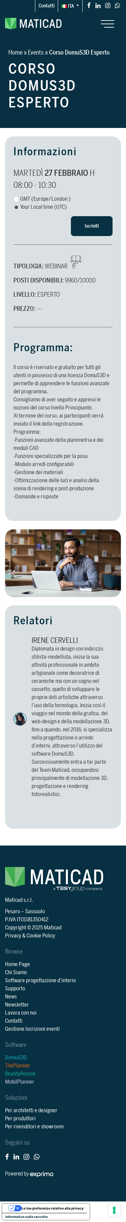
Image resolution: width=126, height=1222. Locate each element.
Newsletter (17, 1005)
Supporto (15, 988)
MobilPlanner (19, 1082)
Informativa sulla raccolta (26, 1217)
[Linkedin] (97, 5)
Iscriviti (92, 226)
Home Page (17, 964)
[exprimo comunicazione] (41, 1174)
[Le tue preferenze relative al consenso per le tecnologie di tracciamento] (114, 1210)
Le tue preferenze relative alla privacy (53, 1208)
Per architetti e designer (31, 1110)
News (11, 996)
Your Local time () (43, 207)
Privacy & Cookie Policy (30, 935)
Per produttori (20, 1118)
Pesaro (12, 911)
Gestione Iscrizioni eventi (32, 1029)
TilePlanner (17, 1065)
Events (36, 52)
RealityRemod (20, 1074)
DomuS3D (16, 1057)
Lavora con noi (21, 1013)
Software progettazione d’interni (40, 980)
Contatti (46, 6)
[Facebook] (89, 5)
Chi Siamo (16, 972)
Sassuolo (35, 911)
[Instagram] (107, 5)
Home (15, 52)
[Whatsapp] (117, 5)
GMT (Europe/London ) (45, 199)
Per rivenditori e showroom (34, 1126)
